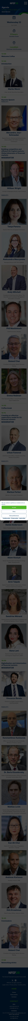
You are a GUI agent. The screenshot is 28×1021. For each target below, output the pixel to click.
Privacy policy (14, 518)
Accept (14, 507)
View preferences (14, 515)
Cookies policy (6, 518)
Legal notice (22, 518)
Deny (14, 511)
